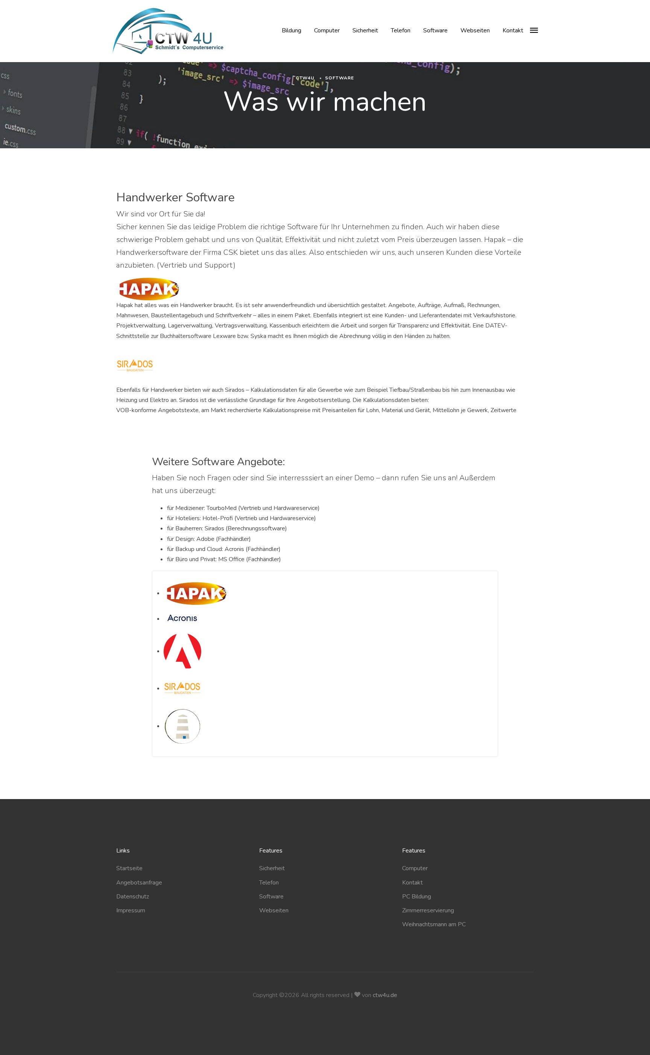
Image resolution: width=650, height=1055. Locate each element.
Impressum (130, 910)
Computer (327, 30)
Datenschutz (132, 896)
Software (435, 30)
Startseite (129, 868)
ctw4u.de (385, 995)
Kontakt (513, 30)
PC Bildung (416, 896)
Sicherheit (365, 30)
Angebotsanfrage (139, 882)
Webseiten (475, 30)
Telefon (400, 30)
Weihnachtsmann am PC (434, 924)
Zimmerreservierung (428, 910)
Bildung (291, 30)
